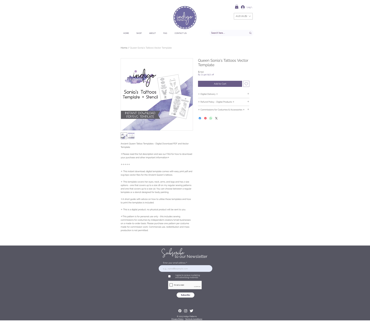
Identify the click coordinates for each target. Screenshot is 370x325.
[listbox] (243, 16)
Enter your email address (174, 263)
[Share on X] (216, 118)
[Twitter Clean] (191, 311)
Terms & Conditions (193, 319)
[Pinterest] (180, 311)
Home (124, 47)
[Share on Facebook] (200, 118)
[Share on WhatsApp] (211, 118)
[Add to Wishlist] (246, 84)
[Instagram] (186, 311)
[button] (236, 6)
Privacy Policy (177, 319)
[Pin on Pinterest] (205, 118)
